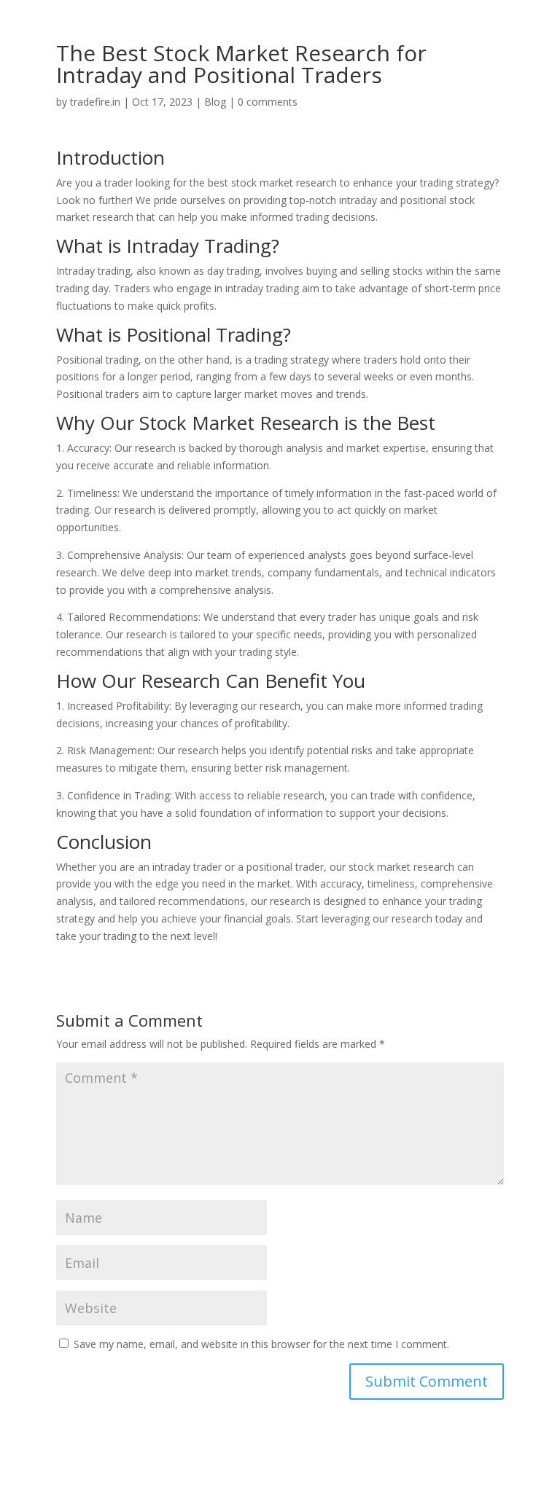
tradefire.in (95, 102)
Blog (215, 102)
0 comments (268, 102)
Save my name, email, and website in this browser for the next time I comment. (261, 1344)
